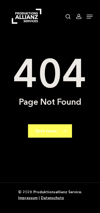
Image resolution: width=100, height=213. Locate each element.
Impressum (28, 197)
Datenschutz (52, 197)
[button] (90, 16)
